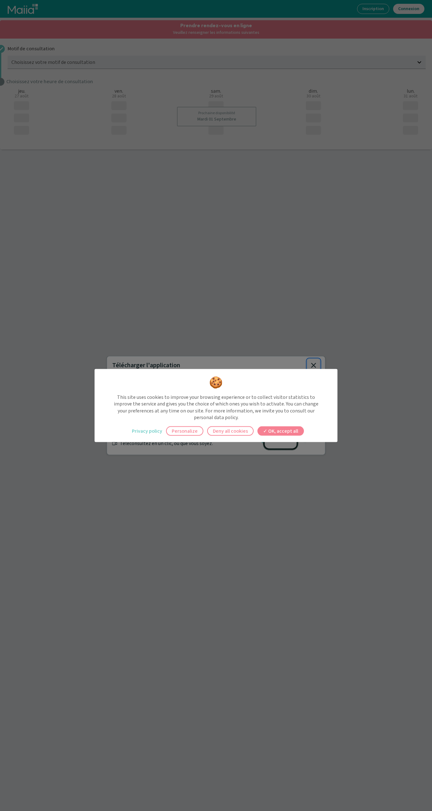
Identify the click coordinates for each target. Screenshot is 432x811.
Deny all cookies (230, 430)
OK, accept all (282, 430)
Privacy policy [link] (147, 431)
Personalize (185, 430)
